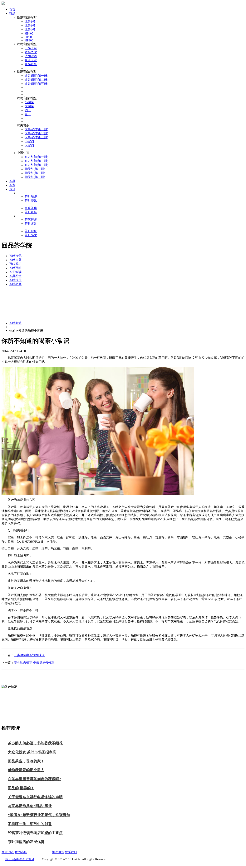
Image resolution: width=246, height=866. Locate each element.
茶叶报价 (31, 231)
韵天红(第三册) (35, 177)
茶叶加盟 (31, 196)
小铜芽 (29, 102)
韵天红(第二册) (35, 173)
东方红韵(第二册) (36, 160)
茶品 (12, 13)
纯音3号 (30, 21)
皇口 (28, 114)
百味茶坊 (31, 208)
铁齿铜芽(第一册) (36, 75)
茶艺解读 (31, 219)
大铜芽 (29, 106)
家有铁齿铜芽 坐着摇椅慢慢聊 (34, 662)
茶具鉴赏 (31, 223)
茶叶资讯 (31, 200)
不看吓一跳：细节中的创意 (30, 824)
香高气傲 (31, 52)
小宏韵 (29, 141)
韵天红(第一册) (35, 169)
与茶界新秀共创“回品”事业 (30, 806)
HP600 (29, 37)
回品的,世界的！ (21, 788)
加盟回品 (58, 852)
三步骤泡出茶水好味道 (29, 655)
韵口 (28, 110)
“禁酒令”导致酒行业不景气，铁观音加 (39, 815)
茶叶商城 (15, 323)
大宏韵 (29, 145)
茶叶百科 (31, 212)
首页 (12, 9)
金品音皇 (31, 64)
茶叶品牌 (31, 235)
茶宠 (12, 185)
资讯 (12, 189)
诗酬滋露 (31, 56)
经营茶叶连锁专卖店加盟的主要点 (35, 833)
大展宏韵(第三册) (36, 137)
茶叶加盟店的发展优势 (26, 842)
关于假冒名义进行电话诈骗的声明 (35, 797)
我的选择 (21, 852)
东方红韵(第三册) (36, 165)
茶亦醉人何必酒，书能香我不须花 (35, 743)
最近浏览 (8, 852)
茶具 (12, 181)
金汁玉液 (31, 60)
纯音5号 (30, 25)
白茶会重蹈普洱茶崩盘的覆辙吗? (34, 779)
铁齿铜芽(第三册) (36, 83)
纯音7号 (30, 29)
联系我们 (71, 852)
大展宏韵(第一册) (36, 129)
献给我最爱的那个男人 (26, 770)
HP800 (29, 40)
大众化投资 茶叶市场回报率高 (32, 752)
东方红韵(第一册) (36, 156)
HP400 (29, 33)
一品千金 (31, 48)
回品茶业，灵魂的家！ (26, 761)
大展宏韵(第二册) (36, 133)
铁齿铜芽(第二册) (36, 79)
